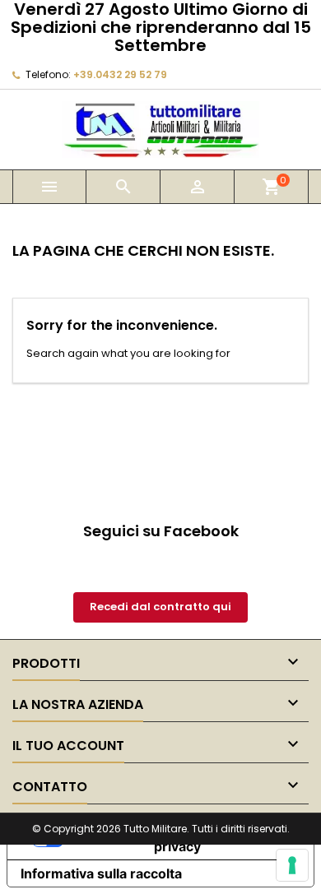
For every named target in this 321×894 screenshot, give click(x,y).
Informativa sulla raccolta (101, 873)
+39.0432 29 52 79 (120, 74)
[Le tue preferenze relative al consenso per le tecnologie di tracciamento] (292, 865)
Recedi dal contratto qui (160, 606)
